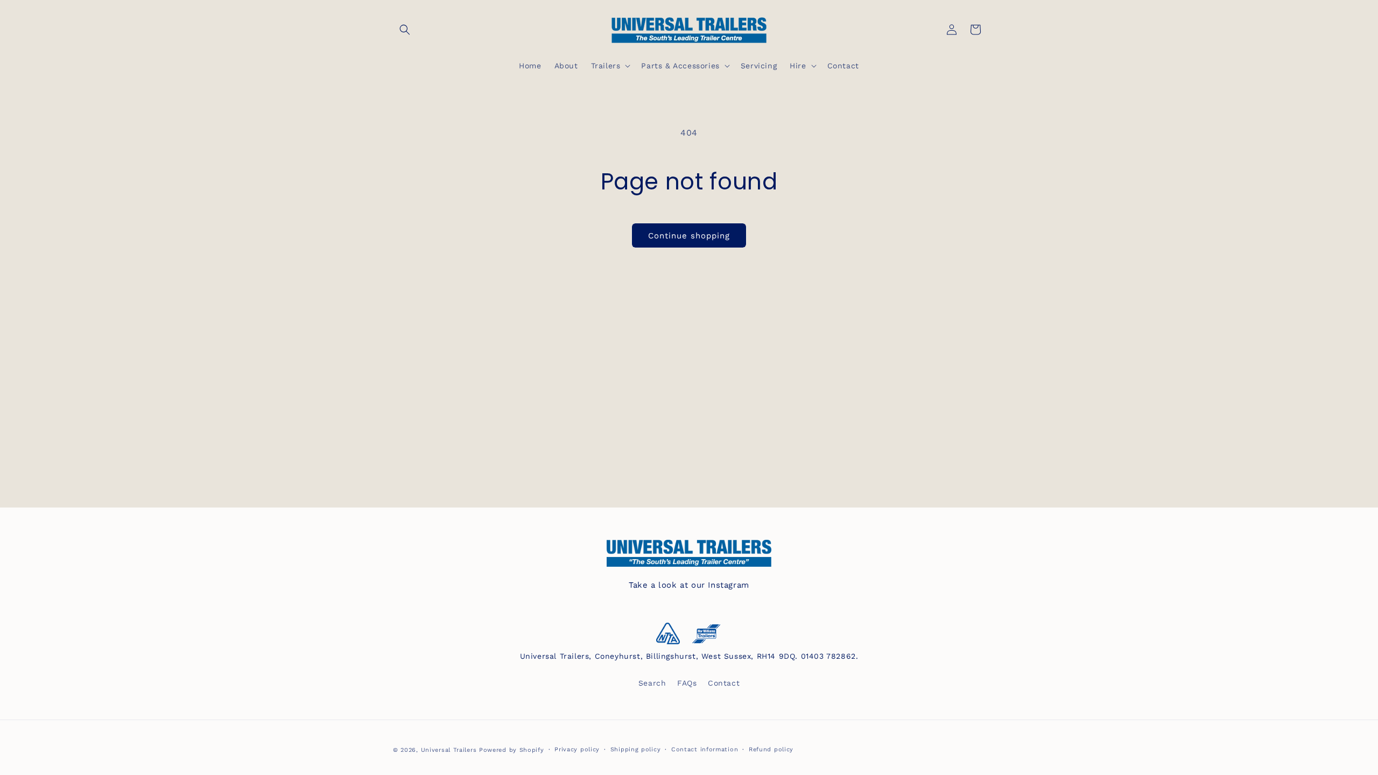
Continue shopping (689, 236)
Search (652, 683)
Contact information (704, 749)
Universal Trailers (449, 749)
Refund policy (771, 749)
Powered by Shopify (511, 749)
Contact (724, 683)
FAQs (687, 683)
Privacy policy (577, 749)
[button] (405, 29)
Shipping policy (635, 749)
